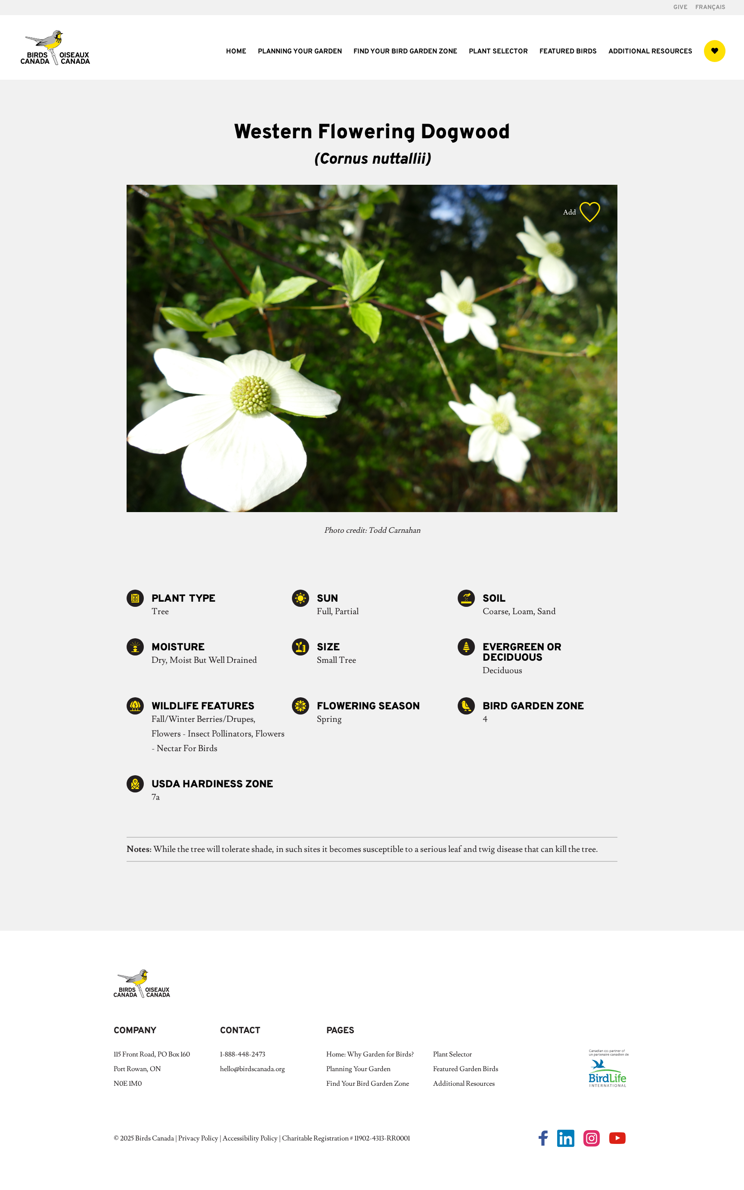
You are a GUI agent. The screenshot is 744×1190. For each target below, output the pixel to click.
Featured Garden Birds (465, 1069)
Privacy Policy (198, 1138)
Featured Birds (568, 52)
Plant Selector (498, 52)
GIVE (680, 8)
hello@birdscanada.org (252, 1069)
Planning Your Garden (300, 52)
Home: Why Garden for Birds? (370, 1054)
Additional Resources (650, 52)
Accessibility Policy (250, 1138)
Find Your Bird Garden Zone (405, 52)
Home (236, 52)
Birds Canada (154, 1138)
